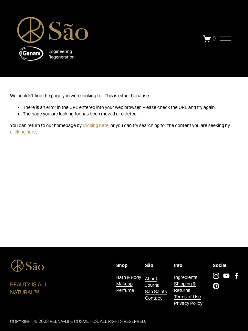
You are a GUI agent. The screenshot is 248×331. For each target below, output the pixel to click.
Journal (152, 285)
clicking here (95, 125)
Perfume (125, 290)
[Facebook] (236, 275)
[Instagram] (216, 275)
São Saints (156, 291)
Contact (153, 298)
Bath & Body (128, 277)
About (151, 279)
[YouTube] (226, 275)
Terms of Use (187, 297)
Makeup (124, 284)
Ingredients (185, 277)
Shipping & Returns (185, 287)
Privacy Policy (188, 303)
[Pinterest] (216, 286)
